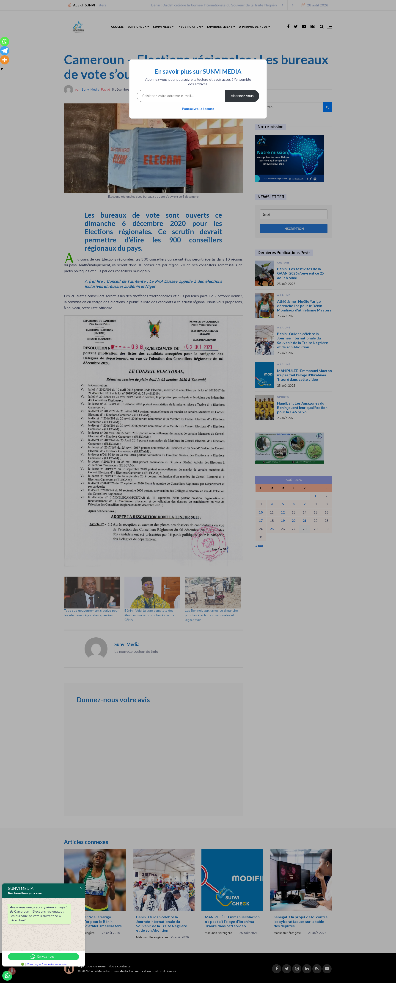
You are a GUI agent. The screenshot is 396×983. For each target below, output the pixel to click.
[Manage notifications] (12, 971)
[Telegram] (4, 50)
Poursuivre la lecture (198, 109)
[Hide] (2, 69)
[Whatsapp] (4, 41)
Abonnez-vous (242, 95)
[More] (4, 59)
